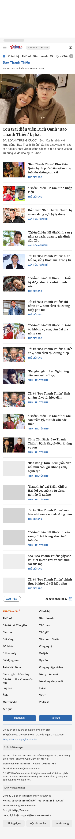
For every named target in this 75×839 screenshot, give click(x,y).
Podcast (44, 702)
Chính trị (13, 56)
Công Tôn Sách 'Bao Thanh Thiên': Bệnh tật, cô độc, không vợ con (50, 443)
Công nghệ (45, 646)
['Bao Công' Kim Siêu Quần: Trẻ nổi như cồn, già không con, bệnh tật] (14, 468)
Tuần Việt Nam (12, 667)
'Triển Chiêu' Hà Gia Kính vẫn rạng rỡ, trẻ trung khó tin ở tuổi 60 (49, 536)
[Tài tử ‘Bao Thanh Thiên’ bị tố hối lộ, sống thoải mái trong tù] (14, 261)
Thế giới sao (35, 177)
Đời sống (8, 639)
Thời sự (26, 56)
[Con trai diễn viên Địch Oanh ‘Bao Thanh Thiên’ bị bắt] (37, 99)
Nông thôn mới (48, 674)
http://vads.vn (21, 810)
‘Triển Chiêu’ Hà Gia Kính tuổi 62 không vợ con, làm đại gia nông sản (49, 329)
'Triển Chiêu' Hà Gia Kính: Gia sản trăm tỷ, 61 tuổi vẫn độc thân (49, 420)
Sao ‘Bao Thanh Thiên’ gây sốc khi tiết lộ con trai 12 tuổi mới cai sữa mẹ (49, 560)
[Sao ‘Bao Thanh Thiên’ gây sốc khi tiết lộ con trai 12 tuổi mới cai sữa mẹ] (14, 561)
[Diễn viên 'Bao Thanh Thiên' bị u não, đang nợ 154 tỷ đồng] (14, 215)
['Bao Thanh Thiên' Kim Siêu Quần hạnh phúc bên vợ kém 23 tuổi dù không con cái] (14, 169)
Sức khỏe (8, 646)
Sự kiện (56, 718)
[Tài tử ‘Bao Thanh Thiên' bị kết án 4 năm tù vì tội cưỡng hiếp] (14, 354)
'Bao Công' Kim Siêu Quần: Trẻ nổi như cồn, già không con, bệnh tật (49, 467)
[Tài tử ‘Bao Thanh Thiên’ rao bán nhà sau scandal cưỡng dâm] (14, 515)
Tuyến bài (19, 718)
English (7, 688)
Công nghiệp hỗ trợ (51, 667)
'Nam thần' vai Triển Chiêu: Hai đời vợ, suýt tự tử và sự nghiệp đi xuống (47, 490)
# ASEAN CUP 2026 (38, 47)
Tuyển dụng (62, 823)
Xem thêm (11, 599)
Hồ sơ (42, 688)
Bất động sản (11, 660)
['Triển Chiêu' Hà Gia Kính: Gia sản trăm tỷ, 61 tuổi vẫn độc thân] (14, 421)
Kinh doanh (40, 56)
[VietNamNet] (4, 56)
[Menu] (5, 47)
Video (42, 695)
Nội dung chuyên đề (51, 681)
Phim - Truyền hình (38, 380)
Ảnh (5, 695)
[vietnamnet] (16, 49)
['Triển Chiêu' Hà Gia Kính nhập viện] (14, 193)
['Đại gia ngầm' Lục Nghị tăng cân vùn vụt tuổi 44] (14, 376)
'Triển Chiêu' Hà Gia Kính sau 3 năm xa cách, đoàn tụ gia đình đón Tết (50, 236)
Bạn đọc (44, 660)
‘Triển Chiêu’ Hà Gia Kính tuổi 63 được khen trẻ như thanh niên (49, 282)
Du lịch (43, 653)
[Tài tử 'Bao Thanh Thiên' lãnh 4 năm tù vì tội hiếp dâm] (14, 399)
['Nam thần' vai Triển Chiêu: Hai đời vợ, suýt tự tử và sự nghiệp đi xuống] (14, 492)
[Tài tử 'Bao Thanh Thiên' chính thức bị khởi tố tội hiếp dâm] (14, 585)
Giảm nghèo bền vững (16, 674)
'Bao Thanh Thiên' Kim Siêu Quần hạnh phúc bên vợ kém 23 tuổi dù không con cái (50, 168)
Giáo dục (8, 632)
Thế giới (44, 632)
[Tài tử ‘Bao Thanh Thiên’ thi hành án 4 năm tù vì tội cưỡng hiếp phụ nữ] (14, 307)
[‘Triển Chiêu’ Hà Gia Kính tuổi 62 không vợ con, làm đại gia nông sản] (14, 330)
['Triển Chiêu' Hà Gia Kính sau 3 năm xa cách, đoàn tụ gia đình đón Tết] (14, 238)
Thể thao (44, 625)
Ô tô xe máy (10, 653)
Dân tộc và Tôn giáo (62, 56)
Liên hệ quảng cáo (14, 787)
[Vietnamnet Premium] (11, 612)
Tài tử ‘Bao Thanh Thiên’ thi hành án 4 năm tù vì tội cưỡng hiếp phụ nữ (49, 306)
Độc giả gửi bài (38, 823)
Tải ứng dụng (13, 823)
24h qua (7, 709)
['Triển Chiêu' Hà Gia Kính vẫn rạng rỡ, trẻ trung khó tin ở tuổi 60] (14, 537)
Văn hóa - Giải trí (37, 219)
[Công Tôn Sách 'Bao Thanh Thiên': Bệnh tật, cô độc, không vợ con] (14, 445)
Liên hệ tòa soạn (13, 747)
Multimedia (10, 702)
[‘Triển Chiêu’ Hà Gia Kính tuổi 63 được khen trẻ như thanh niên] (14, 283)
